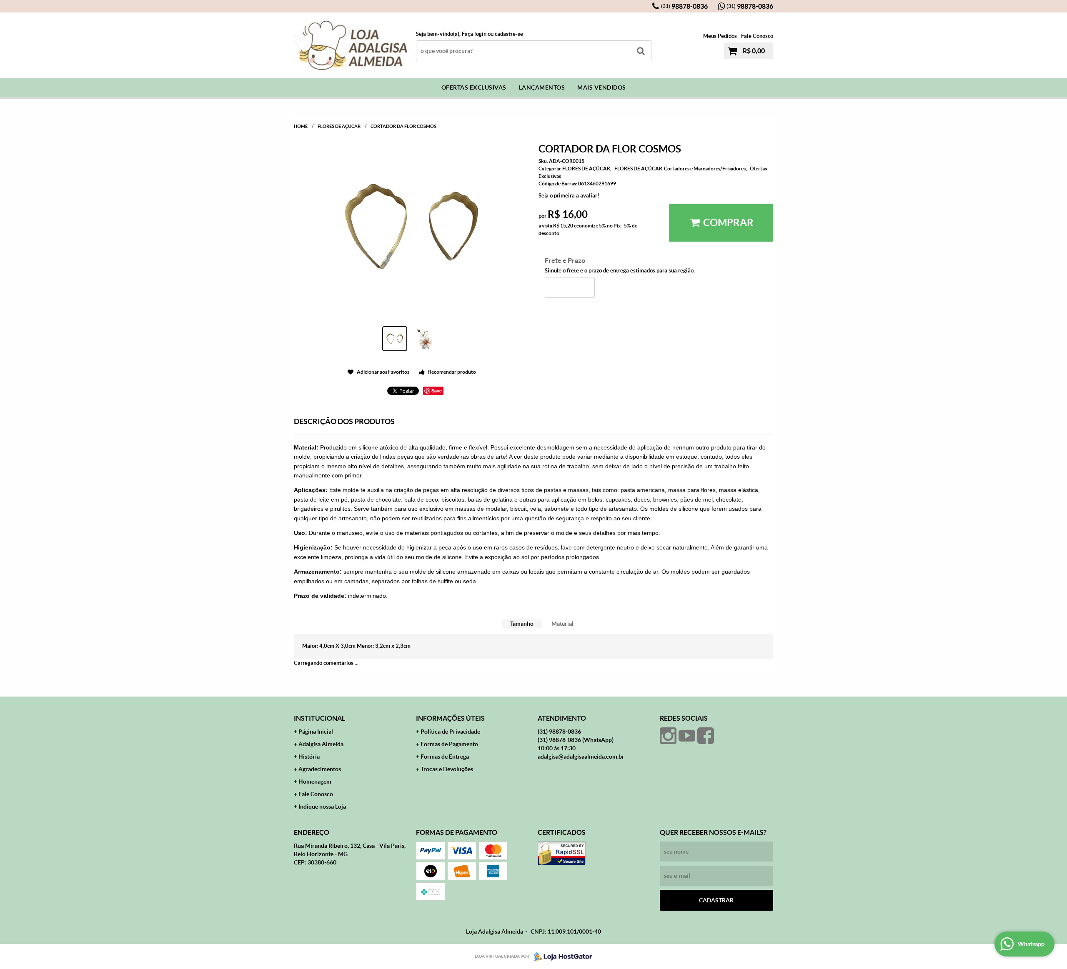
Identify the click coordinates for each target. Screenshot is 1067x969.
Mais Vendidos (601, 87)
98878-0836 (684, 6)
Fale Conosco (757, 36)
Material (562, 623)
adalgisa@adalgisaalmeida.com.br (581, 756)
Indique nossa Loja (322, 806)
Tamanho (522, 623)
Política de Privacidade (450, 731)
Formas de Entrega (445, 756)
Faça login (474, 34)
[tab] (522, 623)
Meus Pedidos (720, 36)
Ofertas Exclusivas (473, 87)
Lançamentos (542, 87)
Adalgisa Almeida (320, 744)
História (309, 756)
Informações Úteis (450, 718)
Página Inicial (315, 731)
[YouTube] (687, 735)
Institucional (319, 718)
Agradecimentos (319, 769)
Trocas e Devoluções (447, 769)
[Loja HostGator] (560, 956)
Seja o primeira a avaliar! (569, 195)
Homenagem (314, 781)
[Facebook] (705, 735)
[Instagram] (668, 735)
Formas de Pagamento (449, 744)
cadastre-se (509, 34)
